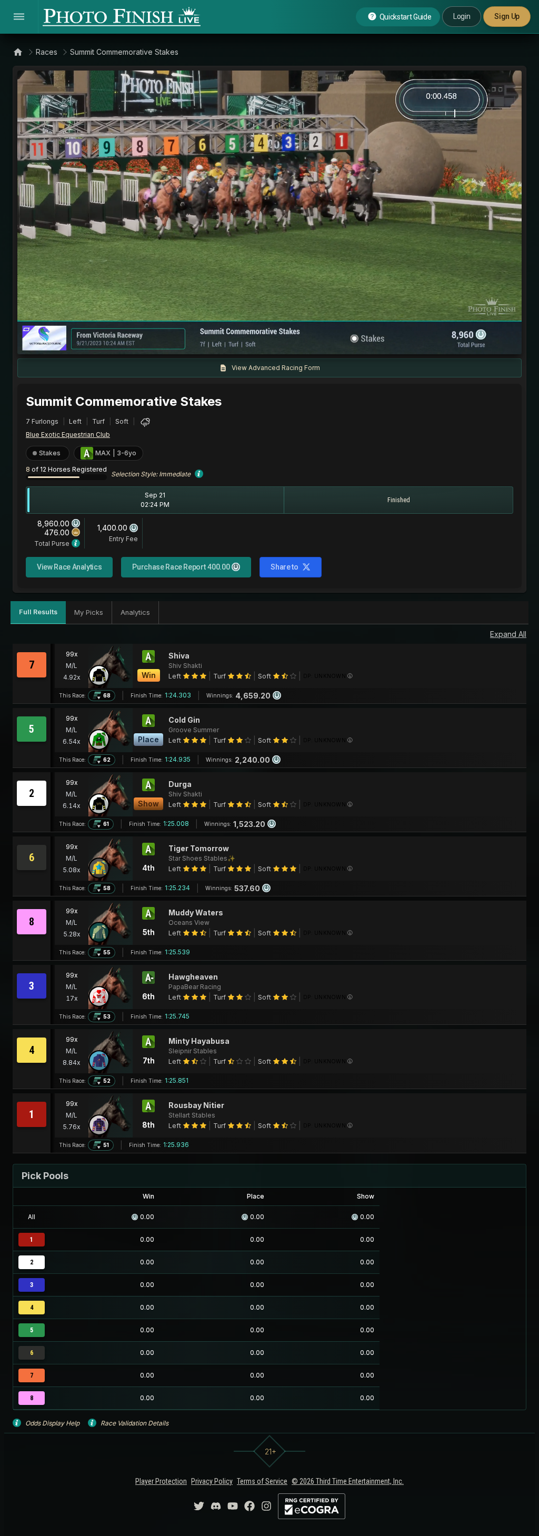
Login (461, 16)
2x (149, 341)
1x (132, 341)
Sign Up (507, 16)
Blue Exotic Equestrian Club (68, 434)
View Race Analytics (69, 567)
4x (167, 341)
